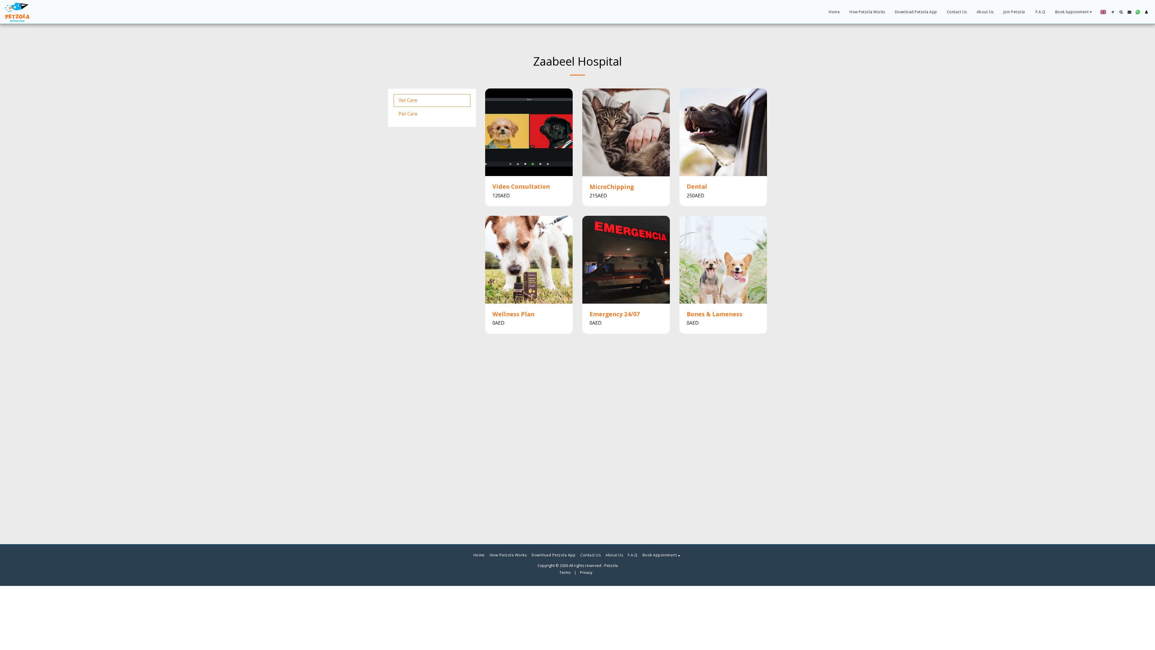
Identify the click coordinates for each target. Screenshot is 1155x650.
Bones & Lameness (714, 314)
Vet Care (408, 100)
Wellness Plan (513, 314)
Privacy (586, 572)
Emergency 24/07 (615, 314)
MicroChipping (612, 187)
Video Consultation (521, 186)
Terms (565, 572)
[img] (529, 132)
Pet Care (408, 113)
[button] (1074, 12)
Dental (697, 186)
